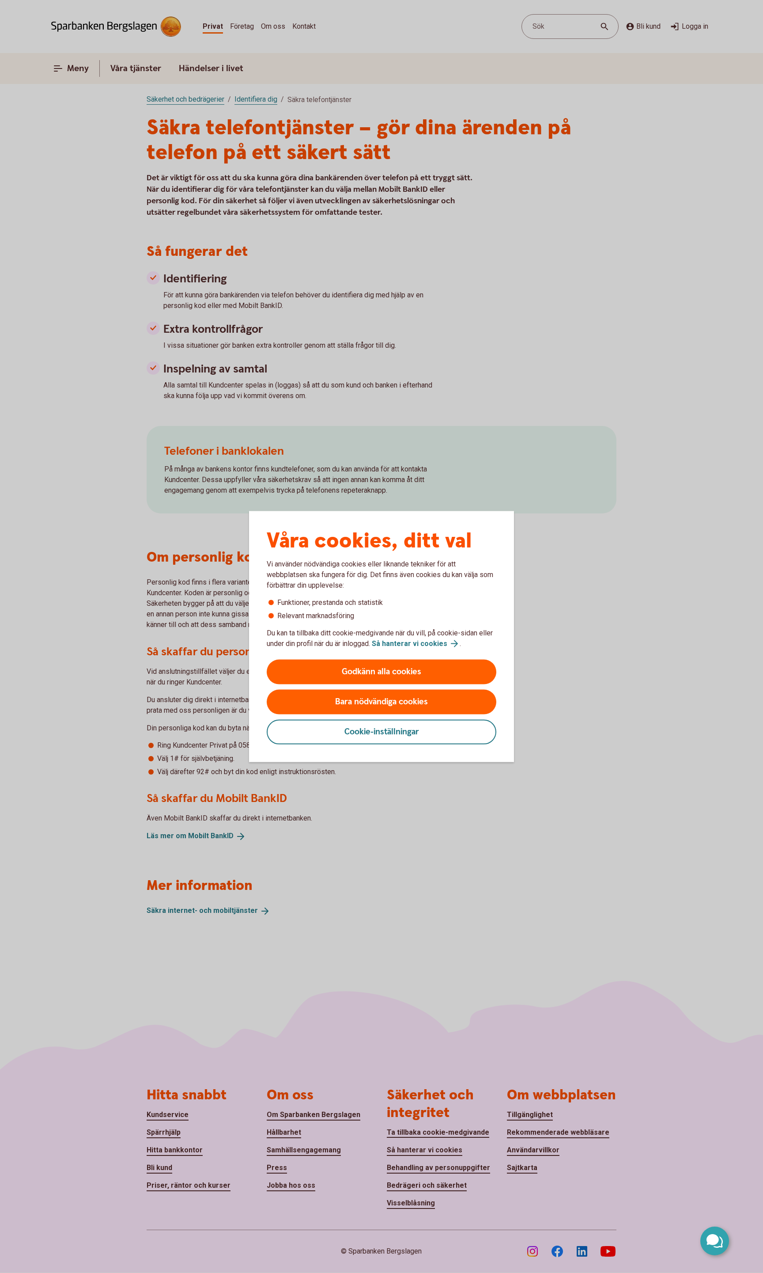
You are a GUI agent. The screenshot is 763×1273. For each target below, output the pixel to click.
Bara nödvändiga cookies (381, 701)
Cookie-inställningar (381, 731)
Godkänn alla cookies (381, 671)
